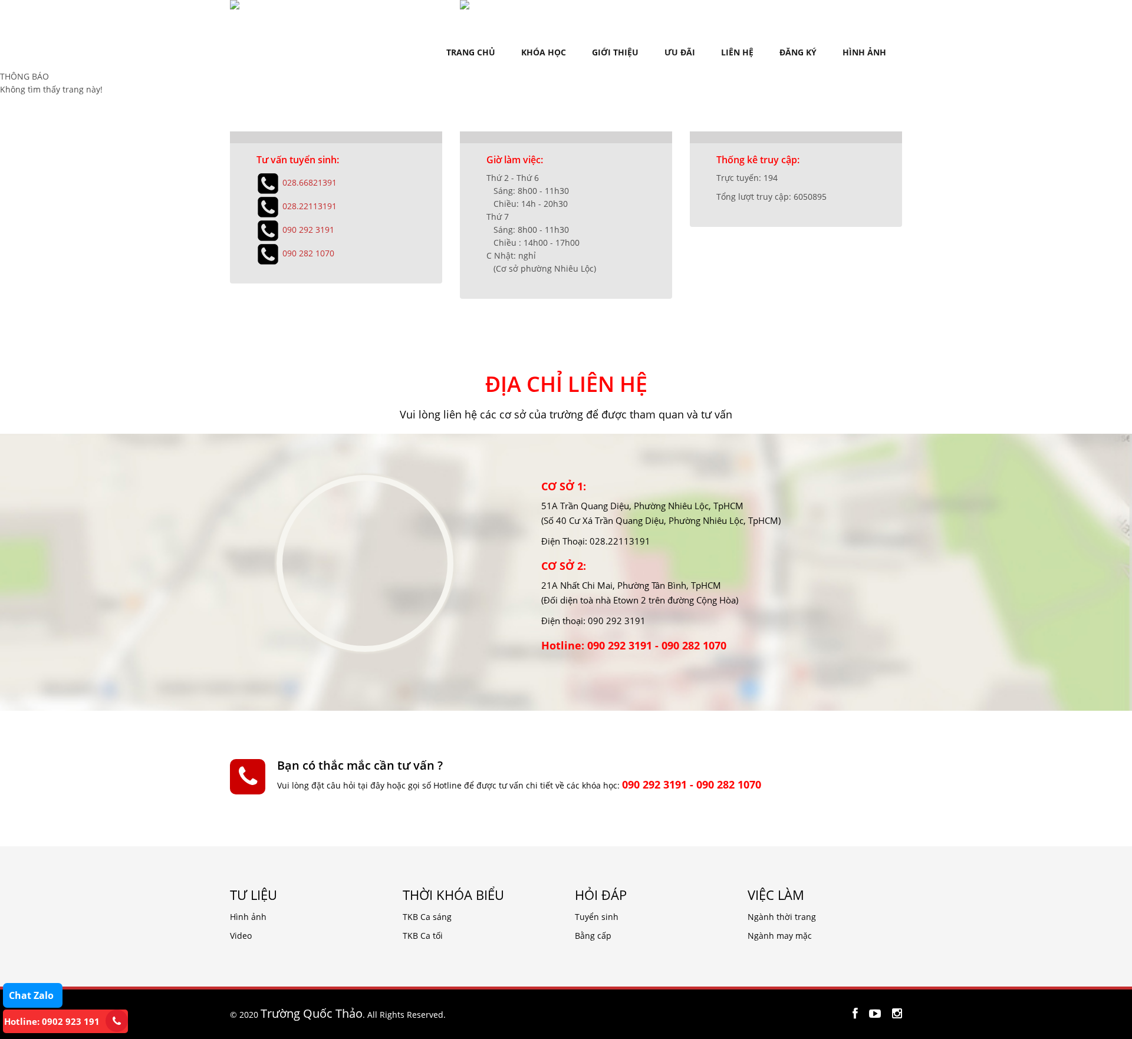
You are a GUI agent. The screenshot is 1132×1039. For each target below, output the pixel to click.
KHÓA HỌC (543, 52)
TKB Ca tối (423, 935)
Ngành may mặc (780, 935)
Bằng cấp (593, 935)
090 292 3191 (308, 229)
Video (241, 935)
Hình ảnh (248, 916)
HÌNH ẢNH (864, 52)
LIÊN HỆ (737, 52)
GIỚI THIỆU (615, 52)
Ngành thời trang (782, 916)
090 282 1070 (308, 252)
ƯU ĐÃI (679, 52)
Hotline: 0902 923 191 (52, 1021)
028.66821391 (309, 181)
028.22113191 (309, 205)
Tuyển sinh (596, 916)
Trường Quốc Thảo (312, 1013)
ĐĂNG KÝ (798, 52)
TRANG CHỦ (470, 52)
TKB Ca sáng (427, 916)
